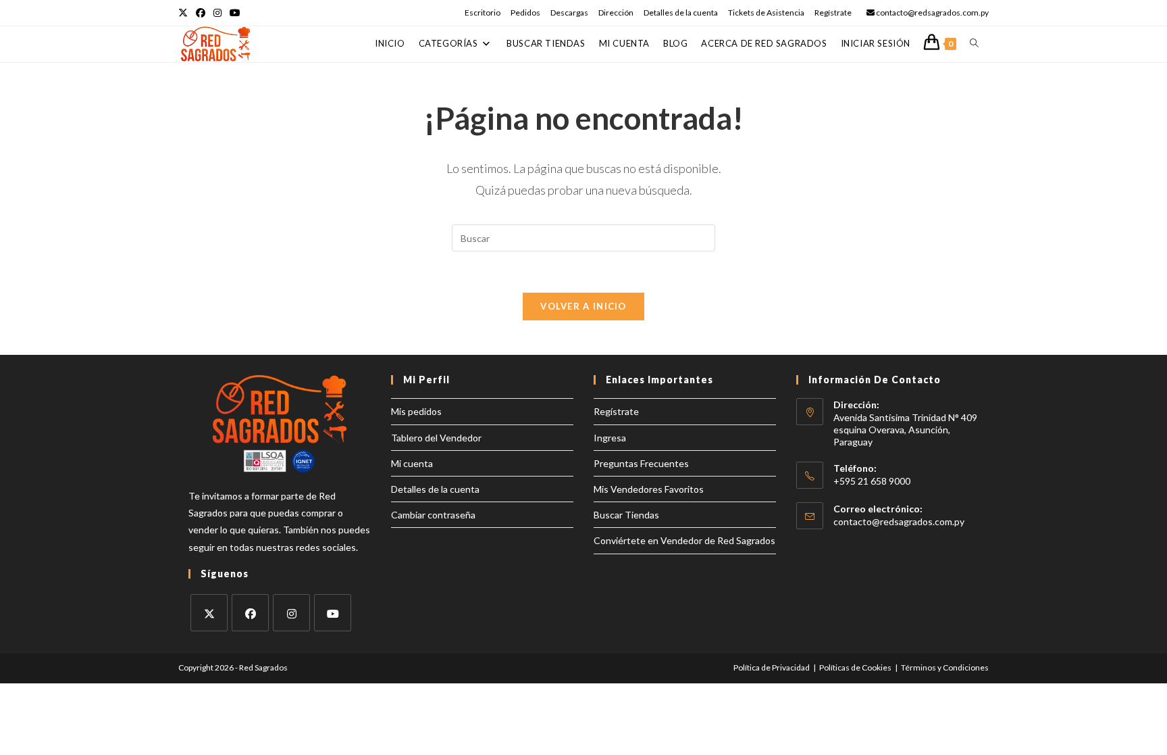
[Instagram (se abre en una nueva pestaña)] (217, 13)
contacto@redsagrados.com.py (898, 521)
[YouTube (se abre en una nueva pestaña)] (235, 13)
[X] (209, 612)
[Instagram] (291, 612)
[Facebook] (250, 612)
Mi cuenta (412, 463)
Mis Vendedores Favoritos (649, 489)
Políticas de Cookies (855, 667)
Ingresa (610, 437)
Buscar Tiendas (626, 514)
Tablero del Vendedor (436, 437)
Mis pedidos (416, 411)
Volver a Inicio (583, 306)
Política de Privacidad (771, 667)
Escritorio (482, 12)
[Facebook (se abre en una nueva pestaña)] (200, 13)
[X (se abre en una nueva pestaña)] (185, 13)
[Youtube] (332, 612)
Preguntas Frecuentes (641, 463)
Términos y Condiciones (945, 667)
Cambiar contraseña (433, 514)
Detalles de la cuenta (681, 12)
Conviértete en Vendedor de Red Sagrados (684, 540)
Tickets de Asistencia (766, 12)
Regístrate (833, 12)
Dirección (615, 12)
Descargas (569, 12)
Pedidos (525, 12)
